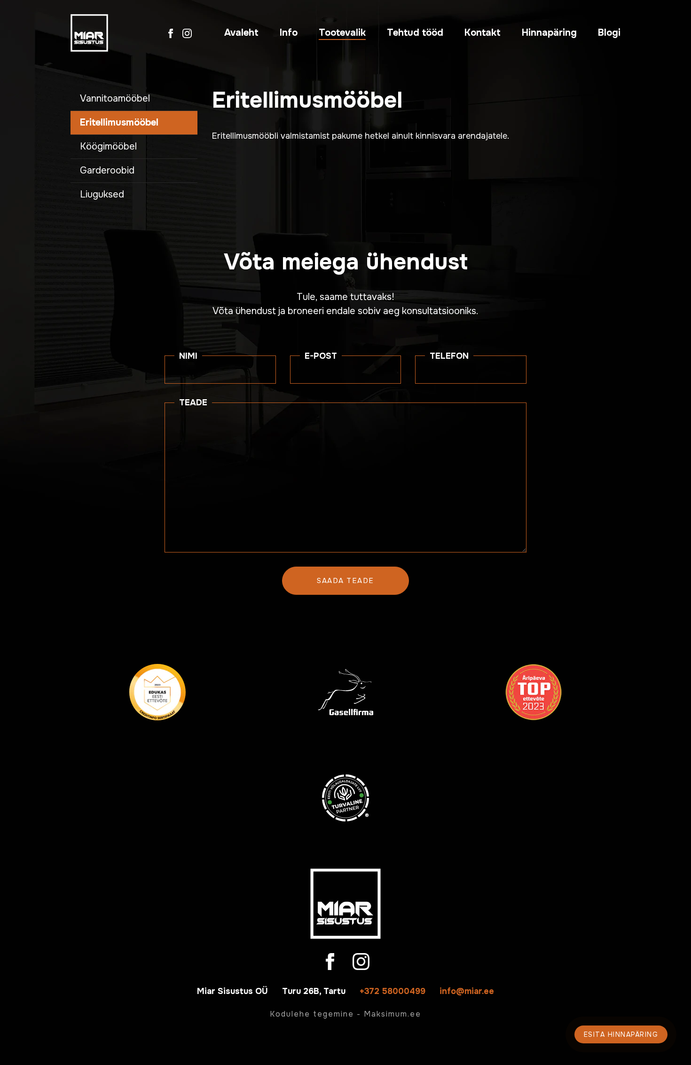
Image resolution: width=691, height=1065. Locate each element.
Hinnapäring (549, 33)
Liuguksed (102, 194)
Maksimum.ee (392, 1014)
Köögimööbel (108, 146)
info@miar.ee (467, 991)
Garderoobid (107, 170)
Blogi (609, 33)
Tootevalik (342, 33)
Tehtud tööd (415, 33)
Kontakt (482, 33)
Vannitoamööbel (115, 98)
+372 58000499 (392, 991)
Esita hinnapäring (621, 1034)
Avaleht (241, 33)
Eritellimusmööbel (119, 122)
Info (289, 33)
